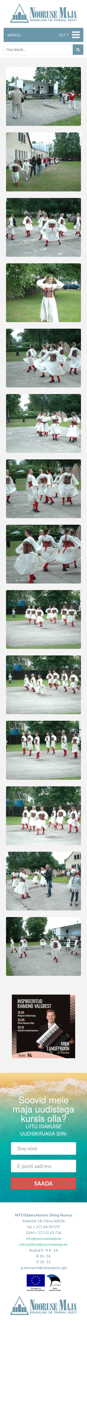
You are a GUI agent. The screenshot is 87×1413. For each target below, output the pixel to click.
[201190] (43, 750)
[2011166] (43, 880)
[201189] (43, 423)
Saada (43, 1183)
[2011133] (43, 357)
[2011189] (43, 96)
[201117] (43, 488)
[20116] (43, 946)
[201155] (43, 684)
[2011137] (43, 553)
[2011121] (43, 815)
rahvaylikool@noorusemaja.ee (43, 1244)
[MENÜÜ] (75, 35)
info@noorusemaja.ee (43, 1238)
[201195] (43, 619)
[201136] (43, 161)
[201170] (43, 227)
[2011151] (43, 292)
